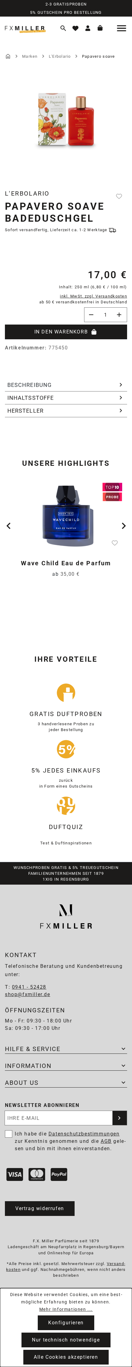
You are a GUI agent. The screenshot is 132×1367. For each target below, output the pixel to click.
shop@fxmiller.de (27, 994)
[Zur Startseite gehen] (28, 28)
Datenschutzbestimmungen (84, 1134)
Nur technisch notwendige (66, 1340)
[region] (66, 129)
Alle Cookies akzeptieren (66, 1357)
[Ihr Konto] (88, 28)
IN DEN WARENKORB (61, 332)
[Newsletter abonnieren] (119, 1118)
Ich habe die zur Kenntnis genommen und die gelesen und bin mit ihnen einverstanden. (70, 1141)
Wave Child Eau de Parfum (66, 563)
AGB (106, 1141)
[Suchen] (63, 28)
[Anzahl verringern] (91, 314)
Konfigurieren (66, 1323)
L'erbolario (27, 193)
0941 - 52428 (29, 987)
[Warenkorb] (100, 28)
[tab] (66, 385)
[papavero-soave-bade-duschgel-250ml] (65, 117)
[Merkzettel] (75, 28)
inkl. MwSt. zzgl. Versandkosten (93, 296)
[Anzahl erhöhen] (119, 314)
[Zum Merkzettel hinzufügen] (119, 196)
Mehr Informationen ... (66, 1309)
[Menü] (122, 28)
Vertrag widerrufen (39, 1208)
